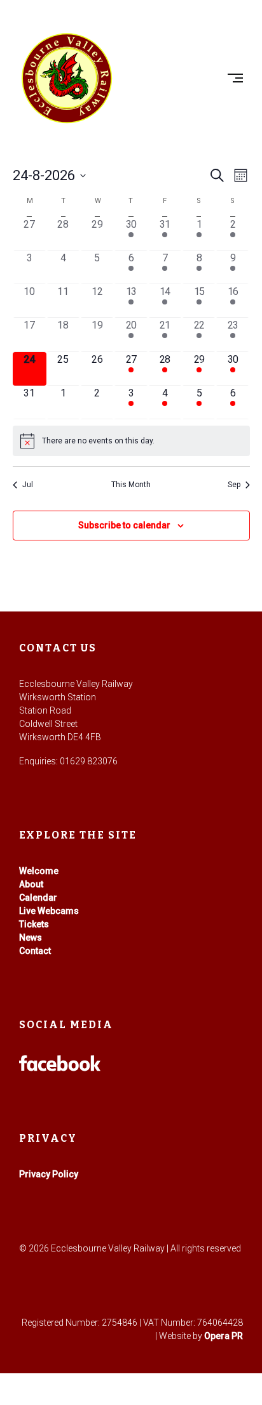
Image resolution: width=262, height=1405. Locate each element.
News (30, 937)
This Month (131, 484)
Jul (27, 484)
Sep (234, 484)
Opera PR (223, 1336)
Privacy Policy (48, 1174)
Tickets (34, 924)
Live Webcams (49, 911)
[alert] (131, 441)
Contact (35, 951)
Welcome (39, 871)
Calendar (38, 897)
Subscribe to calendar (124, 525)
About (31, 884)
